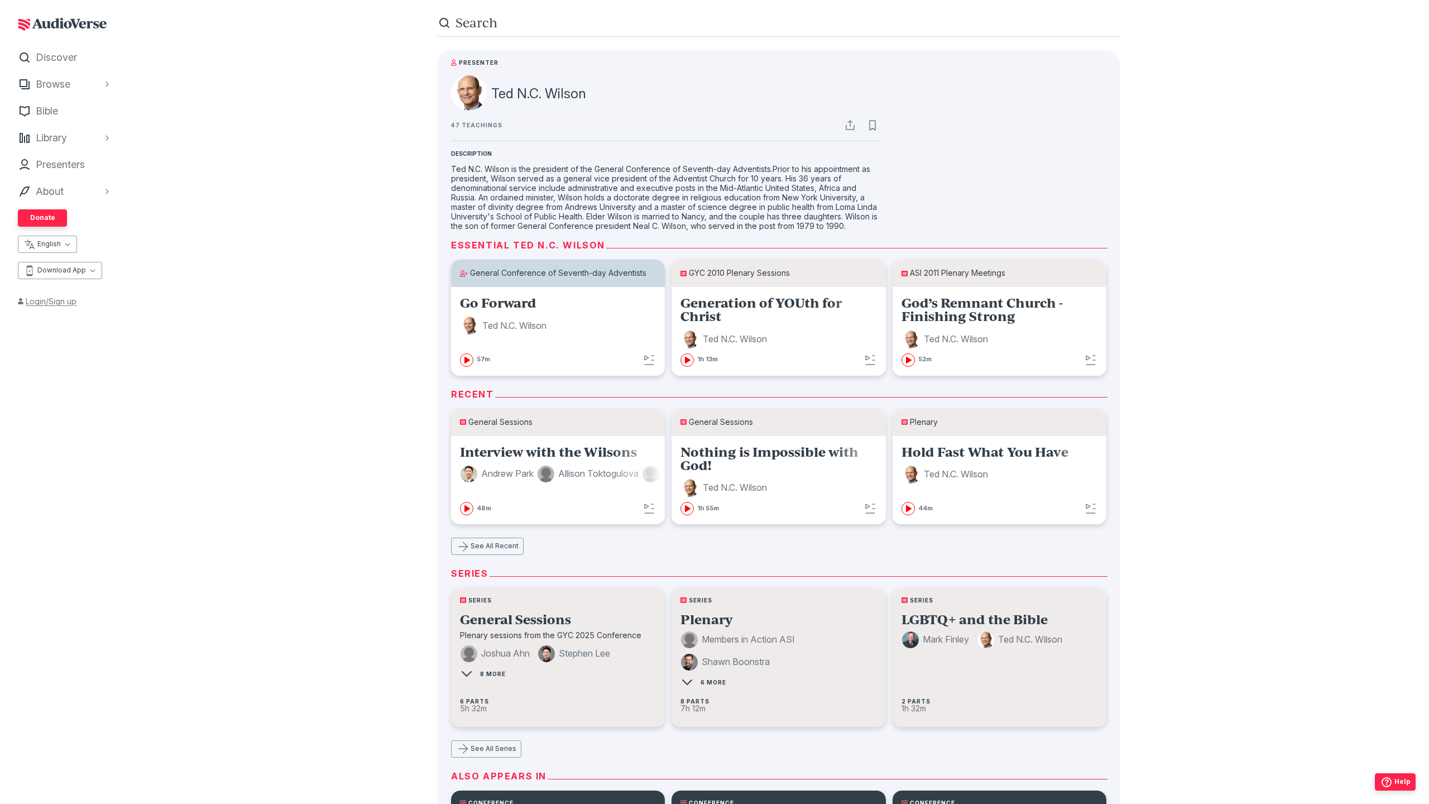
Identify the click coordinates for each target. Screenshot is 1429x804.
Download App (61, 270)
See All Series (493, 748)
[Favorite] (872, 125)
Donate (42, 217)
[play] (466, 360)
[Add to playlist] (649, 360)
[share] (850, 125)
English (49, 244)
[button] (505, 325)
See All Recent (495, 546)
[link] (558, 331)
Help (1402, 781)
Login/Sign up (51, 301)
